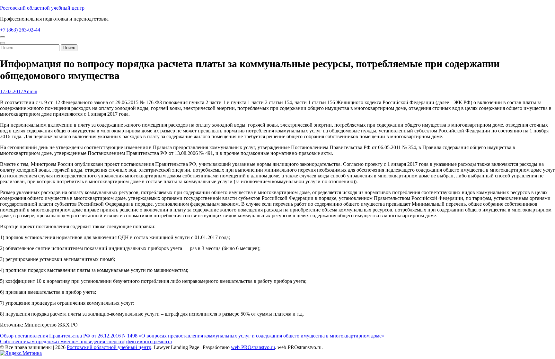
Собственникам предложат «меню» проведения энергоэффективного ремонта (86, 341)
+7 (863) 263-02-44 (20, 29)
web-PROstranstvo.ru (253, 347)
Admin (30, 91)
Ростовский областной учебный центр (42, 8)
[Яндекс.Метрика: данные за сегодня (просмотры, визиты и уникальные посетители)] (21, 353)
